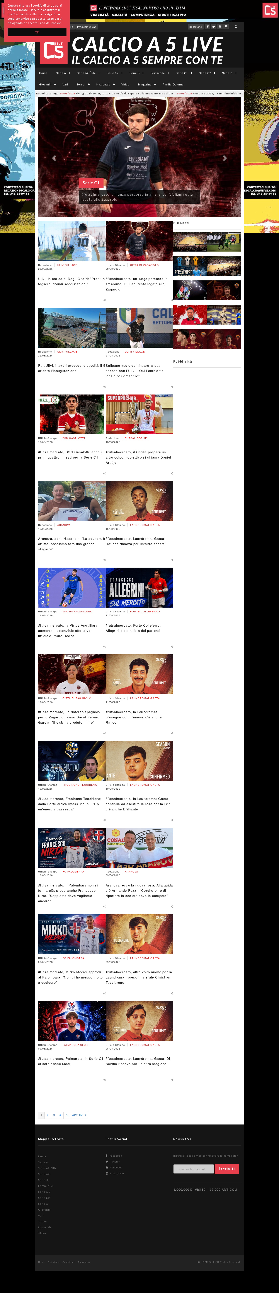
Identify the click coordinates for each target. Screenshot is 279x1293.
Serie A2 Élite (86, 73)
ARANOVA (64, 525)
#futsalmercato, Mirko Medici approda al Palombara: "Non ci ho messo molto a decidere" (70, 977)
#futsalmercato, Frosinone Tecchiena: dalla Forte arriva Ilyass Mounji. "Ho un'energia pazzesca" (70, 803)
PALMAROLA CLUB (75, 1044)
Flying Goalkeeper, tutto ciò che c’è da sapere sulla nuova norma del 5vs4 (73, 93)
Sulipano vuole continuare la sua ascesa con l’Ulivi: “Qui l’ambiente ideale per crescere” (135, 370)
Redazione (195, 26)
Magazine (145, 84)
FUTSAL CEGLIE (136, 438)
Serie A (61, 73)
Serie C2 (205, 73)
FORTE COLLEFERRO (145, 611)
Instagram (116, 1173)
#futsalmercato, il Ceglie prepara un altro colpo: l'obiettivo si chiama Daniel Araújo (138, 457)
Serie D (227, 73)
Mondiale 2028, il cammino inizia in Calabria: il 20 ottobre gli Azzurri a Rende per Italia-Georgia (204, 93)
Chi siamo (54, 1262)
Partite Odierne (173, 84)
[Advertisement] (207, 538)
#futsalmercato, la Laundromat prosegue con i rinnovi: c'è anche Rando (134, 717)
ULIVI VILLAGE (67, 265)
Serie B (134, 73)
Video (125, 84)
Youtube (115, 1167)
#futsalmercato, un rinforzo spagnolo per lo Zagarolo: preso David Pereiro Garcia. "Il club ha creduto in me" (69, 717)
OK (37, 32)
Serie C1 (182, 73)
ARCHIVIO (79, 1115)
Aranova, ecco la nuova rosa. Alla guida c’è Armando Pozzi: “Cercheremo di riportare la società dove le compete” (139, 890)
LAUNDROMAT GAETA (145, 525)
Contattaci (69, 1262)
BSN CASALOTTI (74, 438)
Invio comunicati (86, 26)
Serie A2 (113, 73)
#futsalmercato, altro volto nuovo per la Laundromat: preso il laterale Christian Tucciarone (139, 977)
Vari (65, 84)
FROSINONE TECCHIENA (80, 784)
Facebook (115, 1155)
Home (43, 73)
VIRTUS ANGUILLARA (77, 611)
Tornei (81, 84)
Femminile (158, 73)
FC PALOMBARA (73, 871)
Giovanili (45, 84)
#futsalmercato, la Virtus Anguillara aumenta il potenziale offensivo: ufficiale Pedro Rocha (68, 630)
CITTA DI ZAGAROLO (77, 698)
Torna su (83, 1262)
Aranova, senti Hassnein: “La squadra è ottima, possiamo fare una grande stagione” (71, 543)
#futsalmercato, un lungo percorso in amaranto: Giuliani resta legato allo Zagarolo (137, 283)
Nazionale (103, 84)
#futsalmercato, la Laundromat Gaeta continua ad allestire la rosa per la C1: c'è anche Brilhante (138, 803)
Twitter (114, 1161)
